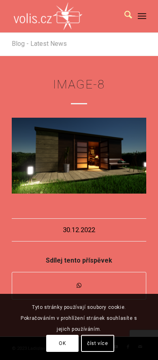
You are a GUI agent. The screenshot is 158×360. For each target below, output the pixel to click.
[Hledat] (124, 16)
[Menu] (142, 16)
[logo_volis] (65, 16)
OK (62, 343)
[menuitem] (124, 16)
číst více (97, 343)
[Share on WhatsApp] (79, 285)
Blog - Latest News (39, 43)
